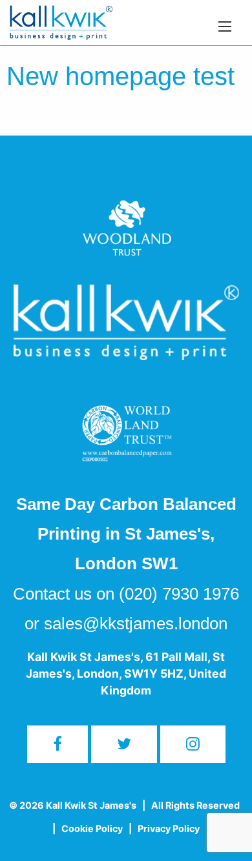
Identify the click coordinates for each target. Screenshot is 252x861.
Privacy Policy (169, 828)
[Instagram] (193, 744)
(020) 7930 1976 (179, 594)
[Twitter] (124, 744)
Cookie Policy (92, 828)
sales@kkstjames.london (135, 623)
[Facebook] (57, 744)
